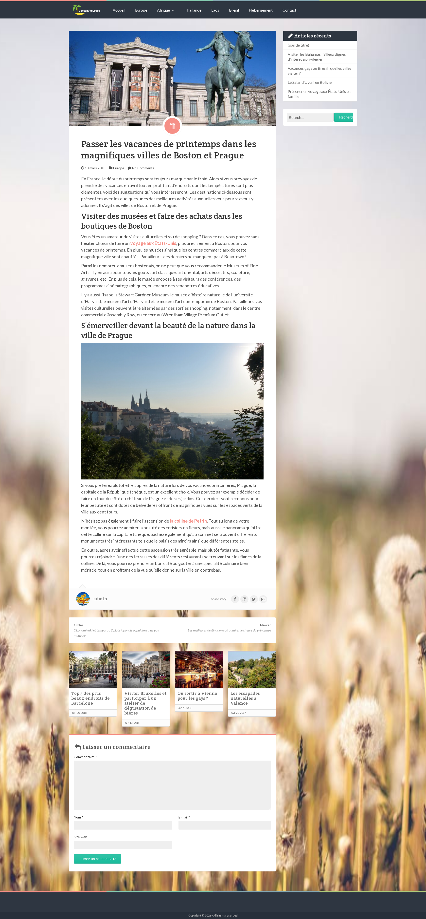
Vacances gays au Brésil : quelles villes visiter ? (319, 70)
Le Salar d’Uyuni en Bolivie (310, 82)
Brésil (234, 10)
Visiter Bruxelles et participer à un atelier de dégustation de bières (145, 703)
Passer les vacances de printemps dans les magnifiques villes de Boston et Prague (168, 149)
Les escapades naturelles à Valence (245, 698)
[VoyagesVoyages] (86, 9)
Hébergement (261, 10)
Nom (78, 817)
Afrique (163, 10)
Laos (215, 10)
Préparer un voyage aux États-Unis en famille (319, 94)
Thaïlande (193, 10)
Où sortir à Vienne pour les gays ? (197, 696)
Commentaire (85, 757)
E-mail (184, 817)
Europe (141, 10)
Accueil (119, 10)
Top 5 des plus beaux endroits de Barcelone (90, 698)
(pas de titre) (298, 45)
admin (100, 598)
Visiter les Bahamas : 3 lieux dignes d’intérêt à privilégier (317, 56)
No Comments (143, 168)
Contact (289, 10)
